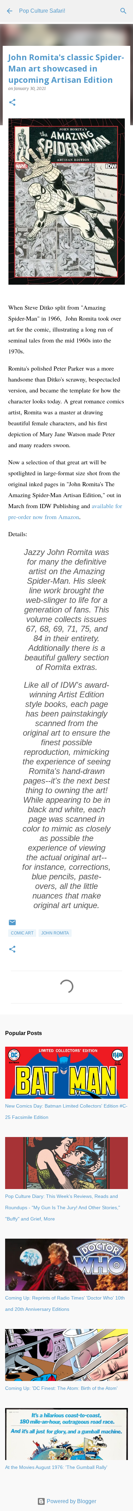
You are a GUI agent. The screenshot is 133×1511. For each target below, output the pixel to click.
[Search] (123, 11)
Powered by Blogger (70, 1501)
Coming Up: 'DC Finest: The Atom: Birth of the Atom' (61, 1388)
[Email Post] (12, 925)
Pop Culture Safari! (42, 11)
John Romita (55, 933)
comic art (22, 933)
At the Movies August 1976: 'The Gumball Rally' (56, 1467)
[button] (12, 102)
